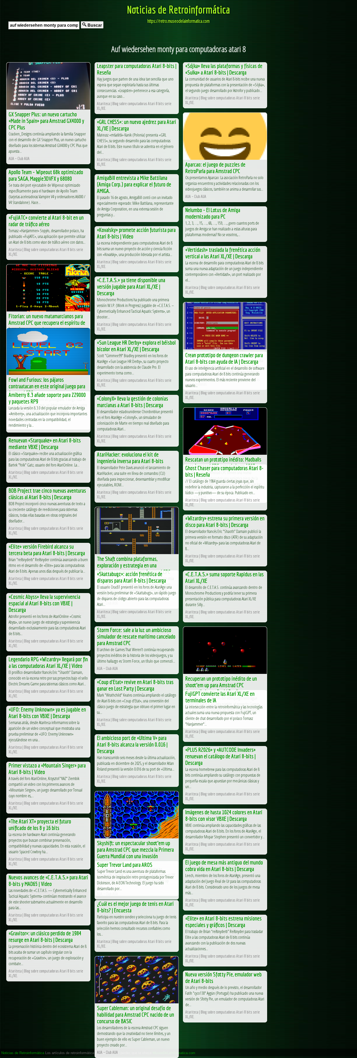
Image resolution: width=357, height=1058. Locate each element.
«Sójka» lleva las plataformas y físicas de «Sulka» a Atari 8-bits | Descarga (223, 69)
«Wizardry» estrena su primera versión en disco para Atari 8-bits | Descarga (224, 521)
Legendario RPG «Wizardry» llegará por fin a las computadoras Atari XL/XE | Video (48, 662)
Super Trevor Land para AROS (124, 864)
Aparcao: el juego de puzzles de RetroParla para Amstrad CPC (215, 167)
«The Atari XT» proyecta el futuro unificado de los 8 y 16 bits (40, 824)
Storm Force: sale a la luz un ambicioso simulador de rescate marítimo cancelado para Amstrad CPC (136, 636)
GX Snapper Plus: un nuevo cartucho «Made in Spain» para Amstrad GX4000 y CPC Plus (46, 120)
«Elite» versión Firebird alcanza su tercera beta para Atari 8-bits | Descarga (47, 549)
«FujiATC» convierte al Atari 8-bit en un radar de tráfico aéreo (46, 220)
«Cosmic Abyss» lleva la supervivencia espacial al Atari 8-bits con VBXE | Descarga (44, 603)
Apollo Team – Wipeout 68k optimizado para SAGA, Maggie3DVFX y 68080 (46, 175)
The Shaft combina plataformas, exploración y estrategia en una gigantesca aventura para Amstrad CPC (133, 565)
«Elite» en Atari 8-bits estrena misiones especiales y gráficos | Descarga (223, 921)
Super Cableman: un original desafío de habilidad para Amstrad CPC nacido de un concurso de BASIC (135, 1014)
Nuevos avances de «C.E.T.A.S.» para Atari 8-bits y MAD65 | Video (48, 880)
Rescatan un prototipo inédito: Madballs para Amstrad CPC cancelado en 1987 (223, 462)
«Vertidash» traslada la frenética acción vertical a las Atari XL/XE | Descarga (222, 252)
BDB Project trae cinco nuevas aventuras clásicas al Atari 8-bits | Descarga (47, 493)
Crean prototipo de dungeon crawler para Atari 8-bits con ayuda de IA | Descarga (224, 358)
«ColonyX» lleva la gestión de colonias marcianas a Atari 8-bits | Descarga (132, 401)
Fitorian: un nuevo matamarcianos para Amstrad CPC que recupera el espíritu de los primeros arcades (47, 322)
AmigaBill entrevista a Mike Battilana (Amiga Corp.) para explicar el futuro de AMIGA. (134, 184)
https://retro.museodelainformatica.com (178, 21)
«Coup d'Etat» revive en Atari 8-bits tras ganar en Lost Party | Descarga (135, 685)
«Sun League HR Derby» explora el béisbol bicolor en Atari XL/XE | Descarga (136, 345)
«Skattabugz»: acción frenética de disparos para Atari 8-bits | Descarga (131, 577)
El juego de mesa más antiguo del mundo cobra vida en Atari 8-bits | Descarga (224, 865)
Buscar (94, 25)
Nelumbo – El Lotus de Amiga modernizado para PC (212, 213)
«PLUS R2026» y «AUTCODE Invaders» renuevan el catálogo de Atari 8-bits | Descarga (220, 756)
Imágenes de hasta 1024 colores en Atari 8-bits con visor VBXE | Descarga (223, 815)
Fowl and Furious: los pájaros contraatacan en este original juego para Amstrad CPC (47, 386)
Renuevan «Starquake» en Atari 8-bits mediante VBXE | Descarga (45, 443)
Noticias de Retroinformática (178, 9)
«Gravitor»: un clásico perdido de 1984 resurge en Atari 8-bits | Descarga (45, 936)
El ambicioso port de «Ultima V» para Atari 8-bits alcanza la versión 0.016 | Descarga (132, 744)
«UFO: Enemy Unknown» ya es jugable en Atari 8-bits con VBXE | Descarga (47, 712)
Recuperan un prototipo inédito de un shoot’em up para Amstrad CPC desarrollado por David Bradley (221, 685)
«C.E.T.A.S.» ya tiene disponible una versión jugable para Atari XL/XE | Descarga (131, 286)
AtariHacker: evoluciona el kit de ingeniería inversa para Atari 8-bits (130, 457)
